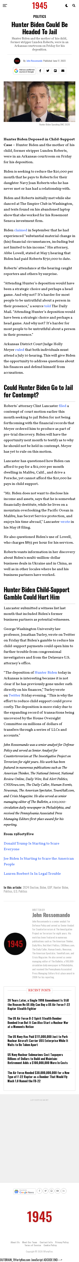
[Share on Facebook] (40, 70)
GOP (49, 887)
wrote (65, 521)
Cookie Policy (50, 1245)
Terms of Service (32, 1245)
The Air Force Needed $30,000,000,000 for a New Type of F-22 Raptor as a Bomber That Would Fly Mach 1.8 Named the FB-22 (38, 1076)
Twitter (15, 695)
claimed (20, 230)
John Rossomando (34, 60)
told (47, 306)
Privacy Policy (62, 1242)
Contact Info (46, 1242)
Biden (43, 887)
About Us (15, 1242)
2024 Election (31, 887)
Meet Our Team (29, 1242)
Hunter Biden (46, 672)
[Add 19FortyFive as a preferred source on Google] (24, 71)
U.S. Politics (20, 891)
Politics (8, 891)
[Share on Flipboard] (55, 70)
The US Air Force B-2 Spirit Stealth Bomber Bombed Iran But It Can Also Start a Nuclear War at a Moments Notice (38, 1022)
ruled (19, 349)
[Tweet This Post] (47, 70)
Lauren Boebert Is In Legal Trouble (32, 873)
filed (62, 406)
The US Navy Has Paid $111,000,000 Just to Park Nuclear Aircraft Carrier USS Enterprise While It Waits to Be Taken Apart (38, 1040)
